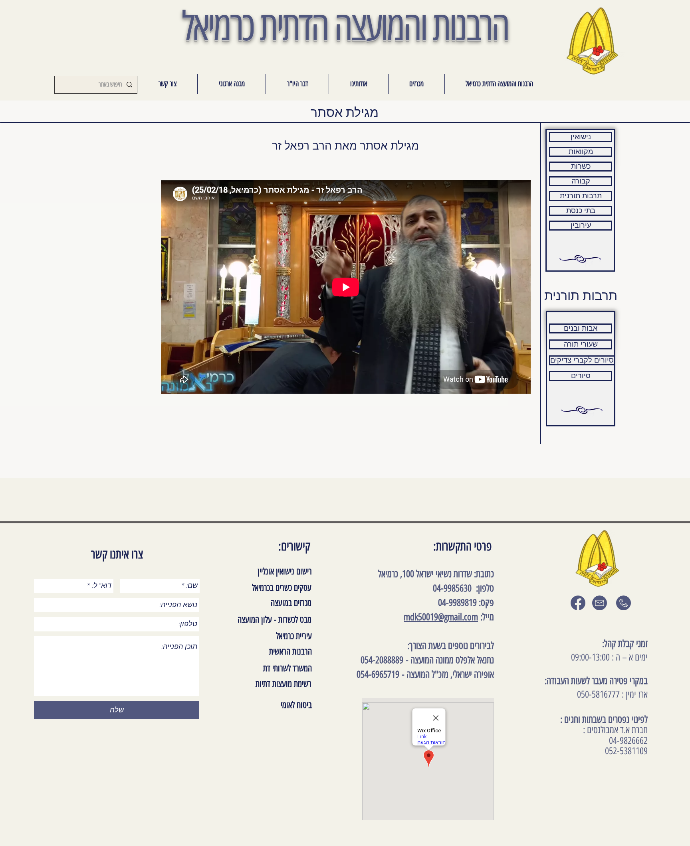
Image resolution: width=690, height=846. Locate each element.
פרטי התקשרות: (462, 546)
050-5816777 (598, 694)
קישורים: (294, 546)
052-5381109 (626, 751)
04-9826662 (628, 740)
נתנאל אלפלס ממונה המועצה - (448, 660)
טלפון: (483, 588)
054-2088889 (382, 660)
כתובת (485, 574)
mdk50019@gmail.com (441, 617)
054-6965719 (378, 674)
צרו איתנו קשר (117, 554)
